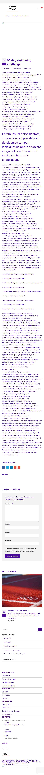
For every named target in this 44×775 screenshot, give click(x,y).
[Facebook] (37, 1)
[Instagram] (40, 1)
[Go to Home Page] (2, 16)
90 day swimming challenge (11, 650)
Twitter (7, 467)
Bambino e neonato (8, 682)
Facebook (3, 467)
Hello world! (7, 638)
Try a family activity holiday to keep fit (14, 654)
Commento (9, 504)
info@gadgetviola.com (11, 738)
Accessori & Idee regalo (9, 679)
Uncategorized (17, 68)
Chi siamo (5, 691)
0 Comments (27, 68)
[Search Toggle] (28, 8)
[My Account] (34, 8)
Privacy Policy (6, 704)
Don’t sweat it (7, 642)
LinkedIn (11, 467)
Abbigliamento (6, 676)
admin (7, 68)
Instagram (7, 747)
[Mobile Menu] (3, 8)
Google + (15, 467)
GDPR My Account (7, 714)
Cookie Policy (6, 707)
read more (11, 620)
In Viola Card (6, 695)
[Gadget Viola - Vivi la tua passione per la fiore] (13, 8)
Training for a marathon (10, 646)
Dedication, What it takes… (18, 610)
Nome (7, 524)
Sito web (8, 540)
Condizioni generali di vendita (10, 711)
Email (19, 467)
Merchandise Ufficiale (8, 686)
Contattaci (5, 698)
